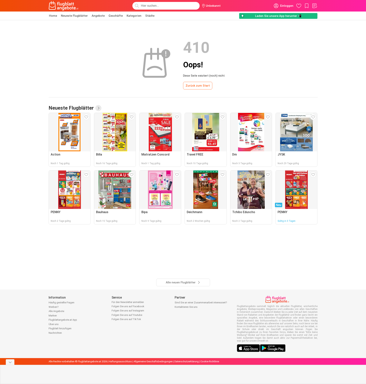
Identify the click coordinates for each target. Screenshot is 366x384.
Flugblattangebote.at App (63, 319)
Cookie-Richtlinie (209, 361)
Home (53, 15)
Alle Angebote (56, 311)
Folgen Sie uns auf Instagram (128, 310)
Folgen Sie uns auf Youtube (127, 315)
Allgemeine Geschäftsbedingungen (153, 361)
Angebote (98, 15)
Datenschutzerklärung (186, 361)
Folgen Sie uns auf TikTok (126, 319)
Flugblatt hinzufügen (60, 328)
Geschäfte (116, 15)
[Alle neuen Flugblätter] (98, 108)
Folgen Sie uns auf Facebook (128, 306)
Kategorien (134, 15)
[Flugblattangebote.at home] (63, 6)
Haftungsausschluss (120, 361)
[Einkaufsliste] (314, 6)
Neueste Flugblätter (74, 15)
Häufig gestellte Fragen (61, 302)
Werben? (54, 306)
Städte (149, 15)
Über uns (54, 324)
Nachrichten (55, 332)
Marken (53, 315)
